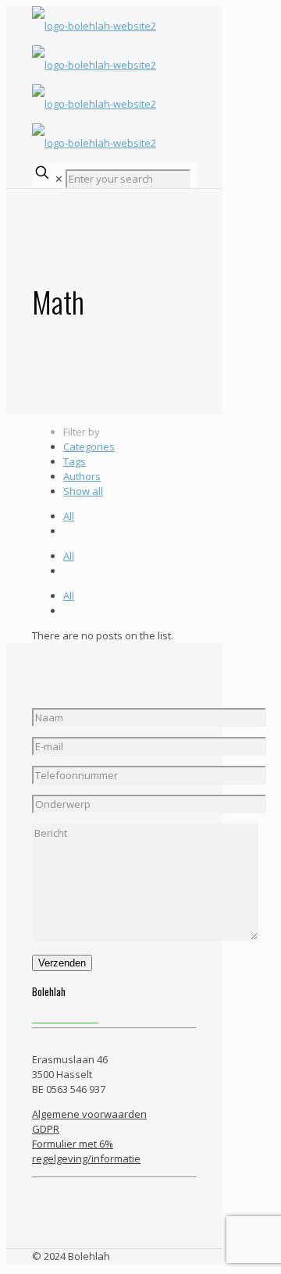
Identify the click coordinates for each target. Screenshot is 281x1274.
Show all (83, 491)
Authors (82, 476)
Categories (89, 446)
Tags (74, 461)
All (68, 516)
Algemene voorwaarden (89, 1114)
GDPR (45, 1129)
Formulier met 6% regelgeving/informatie (86, 1151)
